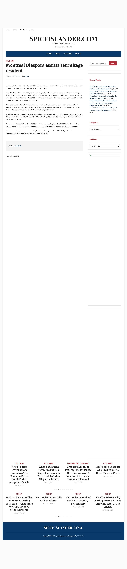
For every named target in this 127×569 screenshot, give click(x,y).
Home (8, 30)
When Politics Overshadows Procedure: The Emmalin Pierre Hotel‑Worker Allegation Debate (103, 103)
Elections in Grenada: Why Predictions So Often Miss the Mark (78, 470)
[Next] (117, 472)
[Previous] (10, 472)
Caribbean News (44, 463)
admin (26, 76)
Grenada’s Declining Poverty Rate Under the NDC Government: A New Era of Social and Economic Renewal (49, 473)
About (32, 30)
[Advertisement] (59, 14)
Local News (10, 61)
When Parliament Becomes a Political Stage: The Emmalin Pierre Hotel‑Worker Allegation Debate (19, 473)
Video (15, 30)
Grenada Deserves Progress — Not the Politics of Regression (108, 470)
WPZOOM (80, 536)
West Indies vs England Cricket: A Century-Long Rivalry (49, 500)
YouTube (23, 30)
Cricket (19, 494)
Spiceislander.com (63, 38)
